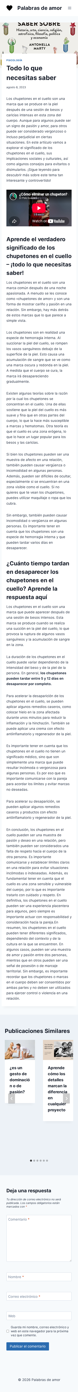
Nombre (16, 1277)
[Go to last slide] (11, 1098)
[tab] (31, 1161)
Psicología (14, 60)
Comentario (19, 1219)
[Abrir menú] (69, 8)
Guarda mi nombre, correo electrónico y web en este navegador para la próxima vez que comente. (40, 1331)
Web (11, 1316)
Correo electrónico (24, 1296)
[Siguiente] (66, 1098)
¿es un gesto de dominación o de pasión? (20, 1079)
